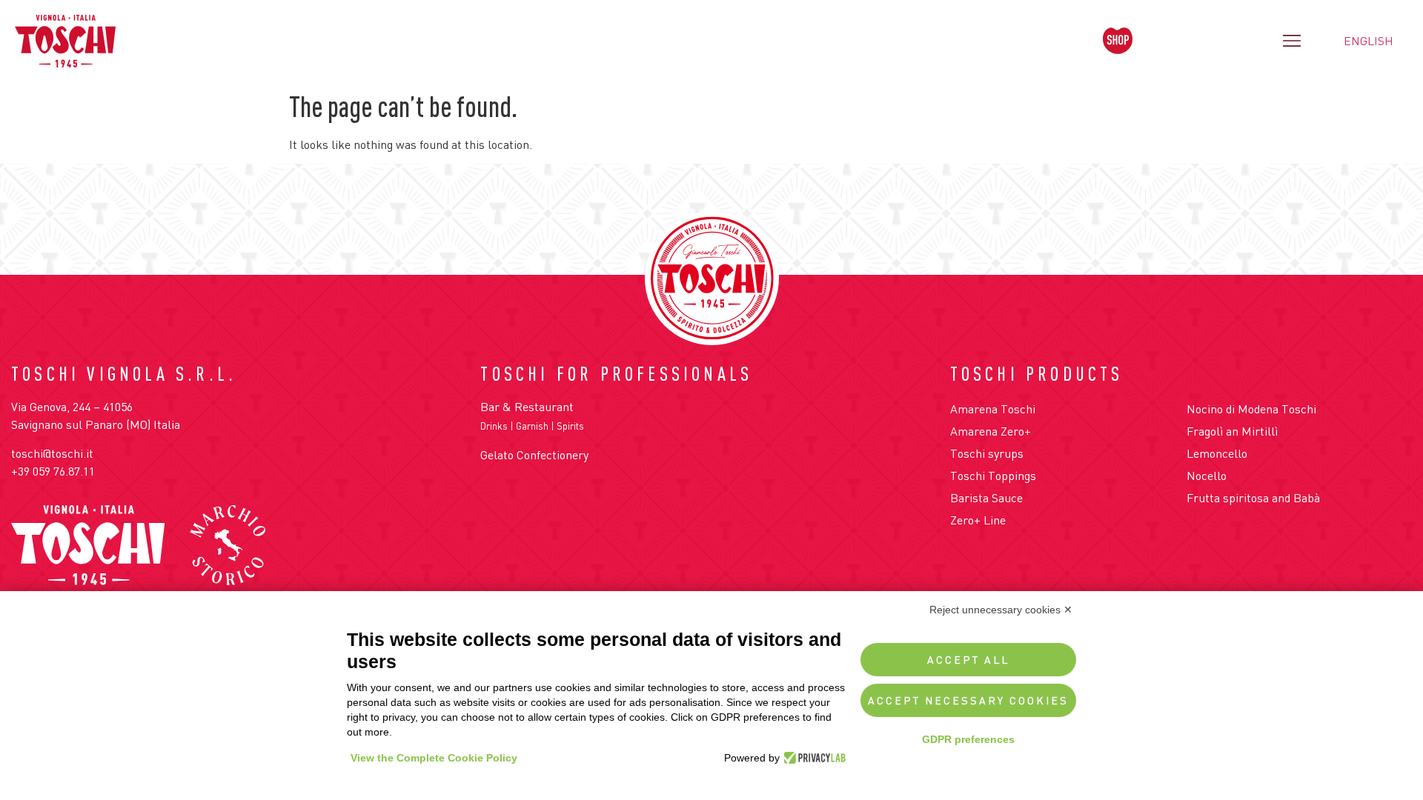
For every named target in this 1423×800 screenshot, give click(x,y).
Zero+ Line (978, 520)
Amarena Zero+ (990, 431)
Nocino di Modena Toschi (1251, 408)
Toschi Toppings (993, 475)
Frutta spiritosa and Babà (1253, 497)
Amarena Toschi (992, 408)
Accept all (968, 659)
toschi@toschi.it (52, 453)
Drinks (494, 426)
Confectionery (552, 454)
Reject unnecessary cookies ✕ (1000, 610)
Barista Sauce (986, 497)
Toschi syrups (987, 453)
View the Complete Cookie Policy (434, 758)
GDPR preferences (968, 739)
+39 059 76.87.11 (53, 471)
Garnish (532, 426)
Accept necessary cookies (968, 700)
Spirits (570, 426)
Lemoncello (1217, 453)
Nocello (1207, 475)
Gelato (497, 454)
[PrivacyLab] (813, 757)
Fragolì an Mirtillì (1232, 431)
